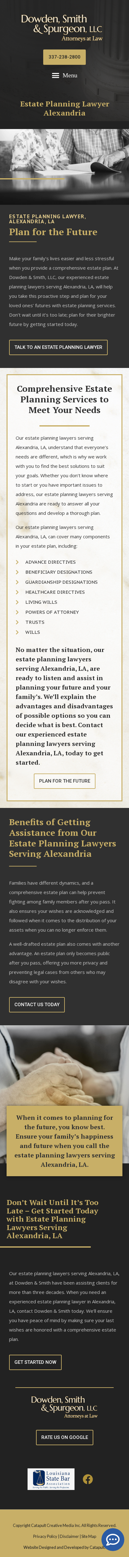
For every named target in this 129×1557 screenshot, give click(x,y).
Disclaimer (69, 1536)
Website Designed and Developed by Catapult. (64, 1547)
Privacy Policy (45, 1536)
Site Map (88, 1536)
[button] (65, 75)
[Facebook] (88, 1479)
